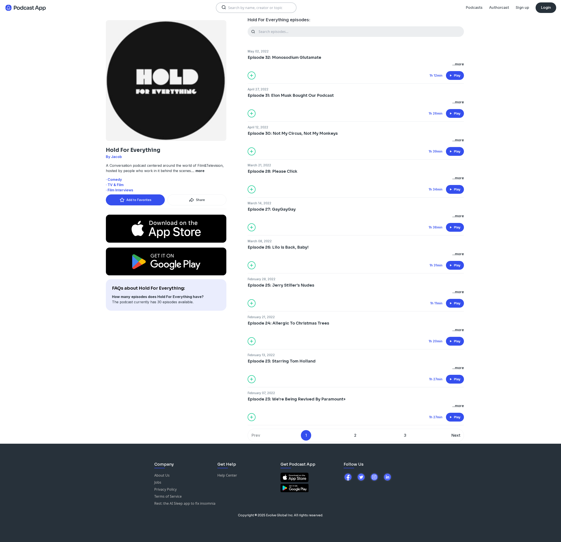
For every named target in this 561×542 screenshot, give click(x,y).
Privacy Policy (165, 489)
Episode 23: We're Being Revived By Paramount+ (297, 399)
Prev (256, 435)
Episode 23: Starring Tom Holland (282, 361)
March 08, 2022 (260, 241)
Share (200, 200)
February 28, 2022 (261, 279)
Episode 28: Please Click (272, 171)
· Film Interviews (119, 190)
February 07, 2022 (261, 393)
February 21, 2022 (261, 317)
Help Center (227, 475)
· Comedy (114, 179)
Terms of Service (168, 496)
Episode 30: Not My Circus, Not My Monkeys (293, 133)
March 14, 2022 (259, 203)
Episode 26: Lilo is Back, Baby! (278, 247)
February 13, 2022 (261, 355)
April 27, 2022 (258, 89)
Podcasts (474, 7)
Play (457, 75)
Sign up (522, 7)
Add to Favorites (138, 200)
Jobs (157, 482)
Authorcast (499, 7)
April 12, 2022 (258, 127)
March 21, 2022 (259, 165)
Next (455, 435)
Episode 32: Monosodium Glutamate (284, 57)
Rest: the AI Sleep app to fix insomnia (184, 503)
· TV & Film (115, 185)
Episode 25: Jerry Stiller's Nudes (281, 285)
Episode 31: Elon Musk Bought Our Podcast (291, 95)
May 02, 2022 (258, 51)
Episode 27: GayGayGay (272, 209)
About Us (162, 475)
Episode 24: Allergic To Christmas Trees (288, 323)
